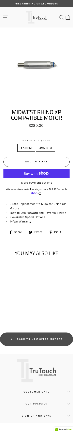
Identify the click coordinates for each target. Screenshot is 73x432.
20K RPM (45, 147)
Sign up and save (36, 416)
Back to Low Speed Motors (39, 339)
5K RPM (26, 147)
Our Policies (37, 403)
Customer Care (37, 392)
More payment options (36, 182)
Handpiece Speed (37, 140)
